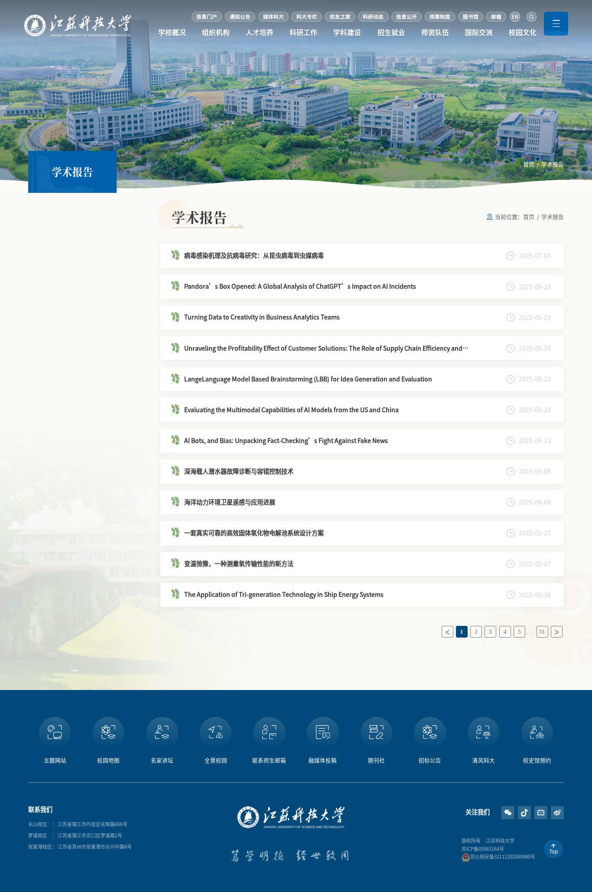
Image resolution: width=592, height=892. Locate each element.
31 (542, 632)
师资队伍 (435, 32)
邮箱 (496, 16)
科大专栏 (306, 16)
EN (515, 16)
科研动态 (373, 16)
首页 (528, 164)
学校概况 (172, 32)
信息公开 (406, 16)
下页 (557, 632)
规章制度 (439, 16)
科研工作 (303, 32)
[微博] (557, 757)
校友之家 (340, 16)
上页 (447, 632)
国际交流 (479, 32)
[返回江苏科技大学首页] (78, 17)
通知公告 (240, 16)
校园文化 (523, 32)
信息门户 (206, 16)
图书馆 (470, 16)
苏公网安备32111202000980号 (502, 856)
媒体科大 (273, 16)
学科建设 (347, 32)
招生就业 (391, 32)
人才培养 (259, 32)
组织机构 (216, 32)
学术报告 (552, 164)
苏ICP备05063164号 (483, 848)
